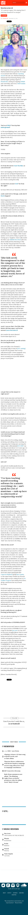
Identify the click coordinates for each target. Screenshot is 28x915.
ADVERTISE (14, 894)
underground (5, 127)
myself (3, 76)
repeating (21, 74)
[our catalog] (21, 348)
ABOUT (4, 893)
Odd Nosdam (21, 83)
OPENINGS (15, 893)
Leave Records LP (12, 330)
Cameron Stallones (7, 574)
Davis (3, 196)
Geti (16, 184)
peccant (14, 630)
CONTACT (9, 893)
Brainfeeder (4, 81)
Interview (4, 15)
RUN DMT (20, 446)
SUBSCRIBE (21, 893)
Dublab (23, 81)
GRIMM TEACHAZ (15, 240)
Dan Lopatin (20, 574)
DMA (8, 125)
